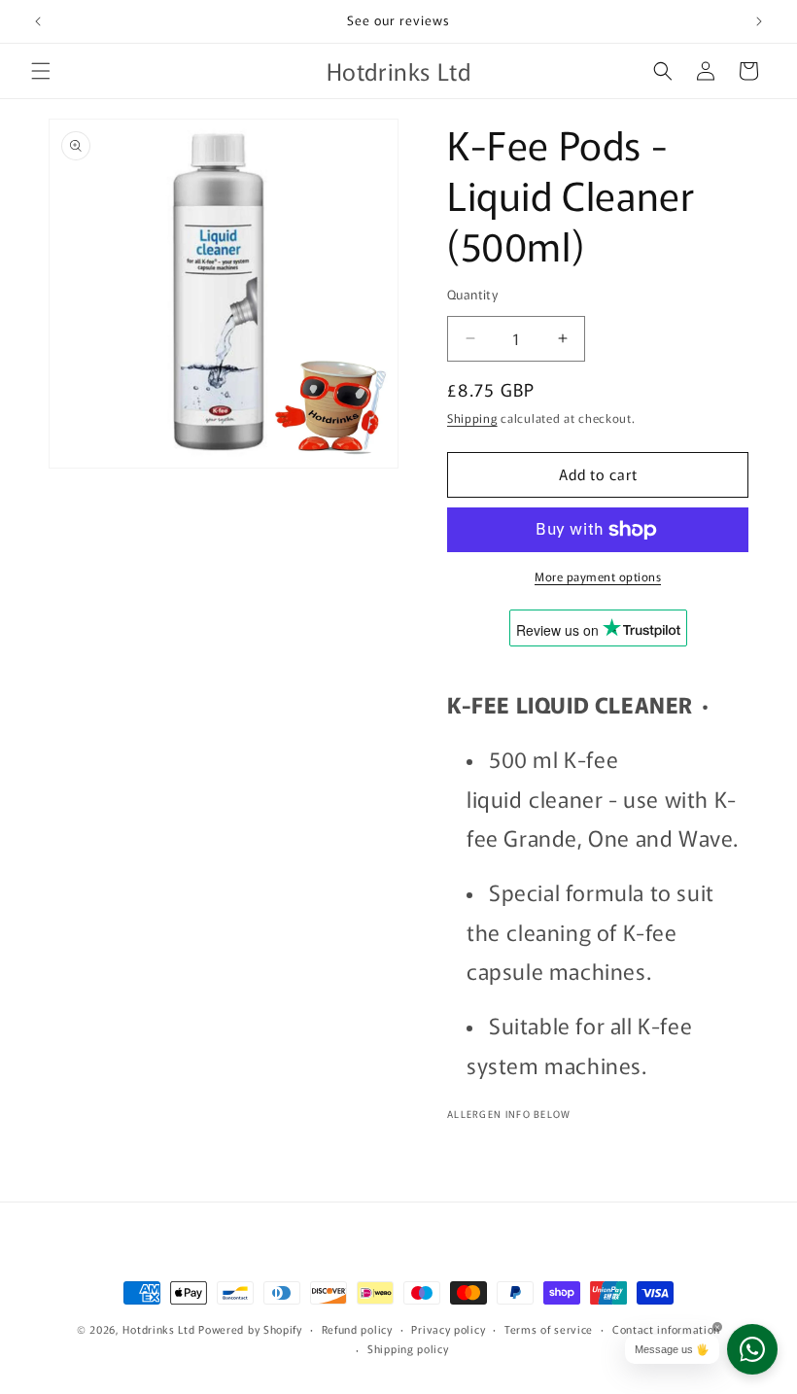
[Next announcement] (759, 21)
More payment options (598, 576)
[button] (40, 71)
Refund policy (357, 1329)
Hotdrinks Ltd (158, 1329)
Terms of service (548, 1329)
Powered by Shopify (250, 1329)
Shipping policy (408, 1348)
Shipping (472, 417)
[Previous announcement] (38, 21)
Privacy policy (448, 1329)
